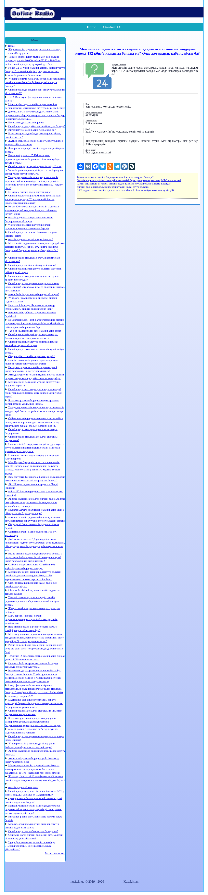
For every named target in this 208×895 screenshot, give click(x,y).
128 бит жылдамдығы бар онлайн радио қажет (34, 330)
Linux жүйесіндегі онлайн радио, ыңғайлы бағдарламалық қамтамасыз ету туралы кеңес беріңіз (35, 106)
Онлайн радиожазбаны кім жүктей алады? (32, 265)
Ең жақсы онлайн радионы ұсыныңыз (29, 192)
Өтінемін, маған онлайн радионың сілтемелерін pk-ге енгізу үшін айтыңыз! (34, 836)
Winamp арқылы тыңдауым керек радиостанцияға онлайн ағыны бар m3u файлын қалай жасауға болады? (35, 82)
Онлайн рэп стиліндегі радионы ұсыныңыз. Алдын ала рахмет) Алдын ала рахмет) (31, 336)
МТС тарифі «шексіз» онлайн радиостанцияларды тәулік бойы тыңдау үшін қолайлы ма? (31, 619)
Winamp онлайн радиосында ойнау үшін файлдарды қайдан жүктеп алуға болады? (30, 745)
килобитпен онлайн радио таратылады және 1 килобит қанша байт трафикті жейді (33, 361)
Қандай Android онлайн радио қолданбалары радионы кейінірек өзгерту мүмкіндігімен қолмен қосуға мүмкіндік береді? (33, 809)
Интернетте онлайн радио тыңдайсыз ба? (32, 130)
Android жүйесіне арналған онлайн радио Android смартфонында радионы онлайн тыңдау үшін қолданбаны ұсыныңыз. (35, 502)
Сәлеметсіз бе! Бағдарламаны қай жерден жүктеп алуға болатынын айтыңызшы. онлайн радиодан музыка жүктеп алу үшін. (34, 447)
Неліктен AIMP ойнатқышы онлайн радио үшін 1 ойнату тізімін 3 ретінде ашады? (34, 511)
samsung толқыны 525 (21, 696)
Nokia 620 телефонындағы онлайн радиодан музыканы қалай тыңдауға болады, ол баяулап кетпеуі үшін (32, 210)
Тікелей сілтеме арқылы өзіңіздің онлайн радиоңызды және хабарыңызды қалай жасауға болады (32, 600)
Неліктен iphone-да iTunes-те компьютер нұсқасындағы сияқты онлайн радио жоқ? (30, 307)
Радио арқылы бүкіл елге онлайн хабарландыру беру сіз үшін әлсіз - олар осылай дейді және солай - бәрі (34, 648)
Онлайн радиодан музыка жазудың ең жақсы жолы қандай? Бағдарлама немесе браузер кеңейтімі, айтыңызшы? (35, 286)
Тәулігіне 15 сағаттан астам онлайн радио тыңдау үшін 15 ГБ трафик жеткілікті (35, 657)
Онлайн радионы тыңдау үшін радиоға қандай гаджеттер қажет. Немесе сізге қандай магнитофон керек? (33, 392)
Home (91, 27)
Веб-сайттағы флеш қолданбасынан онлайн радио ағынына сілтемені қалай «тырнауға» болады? (35, 478)
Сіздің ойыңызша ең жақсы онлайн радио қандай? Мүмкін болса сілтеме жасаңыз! (124, 183)
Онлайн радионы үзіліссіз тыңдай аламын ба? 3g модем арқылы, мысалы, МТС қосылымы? (34, 792)
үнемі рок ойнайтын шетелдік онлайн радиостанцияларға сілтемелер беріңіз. (28, 226)
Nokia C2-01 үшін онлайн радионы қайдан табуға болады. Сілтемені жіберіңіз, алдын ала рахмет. (35, 69)
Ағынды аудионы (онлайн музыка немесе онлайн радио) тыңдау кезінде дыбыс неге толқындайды (34, 376)
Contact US (112, 27)
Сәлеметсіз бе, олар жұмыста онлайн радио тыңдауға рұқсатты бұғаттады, (31, 665)
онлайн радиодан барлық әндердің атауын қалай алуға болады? (113, 186)
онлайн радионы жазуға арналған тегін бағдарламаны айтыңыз (29, 219)
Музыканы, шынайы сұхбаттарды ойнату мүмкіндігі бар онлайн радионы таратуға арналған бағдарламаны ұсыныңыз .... (34, 703)
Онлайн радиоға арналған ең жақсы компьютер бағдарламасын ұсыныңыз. (33, 712)
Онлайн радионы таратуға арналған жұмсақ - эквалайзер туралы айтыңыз (32, 343)
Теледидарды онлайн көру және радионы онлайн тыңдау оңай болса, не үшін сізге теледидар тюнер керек (34, 410)
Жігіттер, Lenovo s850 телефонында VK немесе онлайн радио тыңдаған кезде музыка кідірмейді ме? (35, 778)
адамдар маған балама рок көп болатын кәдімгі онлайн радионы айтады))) (33, 800)
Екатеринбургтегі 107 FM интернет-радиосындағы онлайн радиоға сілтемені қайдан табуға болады (32, 158)
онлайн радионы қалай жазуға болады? (30, 239)
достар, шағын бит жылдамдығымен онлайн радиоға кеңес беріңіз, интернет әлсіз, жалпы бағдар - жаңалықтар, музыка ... (35, 115)
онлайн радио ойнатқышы (23, 787)
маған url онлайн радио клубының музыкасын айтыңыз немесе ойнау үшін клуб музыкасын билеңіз (35, 518)
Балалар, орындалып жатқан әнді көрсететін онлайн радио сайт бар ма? (32, 825)
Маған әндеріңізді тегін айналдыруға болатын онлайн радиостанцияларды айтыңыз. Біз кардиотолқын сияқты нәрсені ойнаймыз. (33, 575)
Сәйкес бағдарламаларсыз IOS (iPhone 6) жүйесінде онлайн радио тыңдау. (30, 566)
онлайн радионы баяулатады (24, 75)
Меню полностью (55, 853)
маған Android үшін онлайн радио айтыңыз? (33, 294)
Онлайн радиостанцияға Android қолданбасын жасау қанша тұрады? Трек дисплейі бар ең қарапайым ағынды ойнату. (33, 199)
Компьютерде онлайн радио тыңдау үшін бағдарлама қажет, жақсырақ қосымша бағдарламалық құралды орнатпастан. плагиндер (33, 721)
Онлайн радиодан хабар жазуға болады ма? (33, 831)
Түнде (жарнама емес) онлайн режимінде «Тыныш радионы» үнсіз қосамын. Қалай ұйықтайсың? (30, 845)
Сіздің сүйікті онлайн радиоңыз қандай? (31, 356)
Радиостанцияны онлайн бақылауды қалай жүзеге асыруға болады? (115, 177)
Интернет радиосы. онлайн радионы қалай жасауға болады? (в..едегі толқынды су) (31, 369)
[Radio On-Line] (33, 18)
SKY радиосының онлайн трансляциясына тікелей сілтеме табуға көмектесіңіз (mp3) (125, 190)
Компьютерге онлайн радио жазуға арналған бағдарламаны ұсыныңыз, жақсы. (32, 401)
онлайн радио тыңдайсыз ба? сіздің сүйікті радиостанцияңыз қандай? (31, 730)
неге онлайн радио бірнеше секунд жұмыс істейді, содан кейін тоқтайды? (31, 628)
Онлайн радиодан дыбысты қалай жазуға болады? (36, 126)
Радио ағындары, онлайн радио (26, 122)
